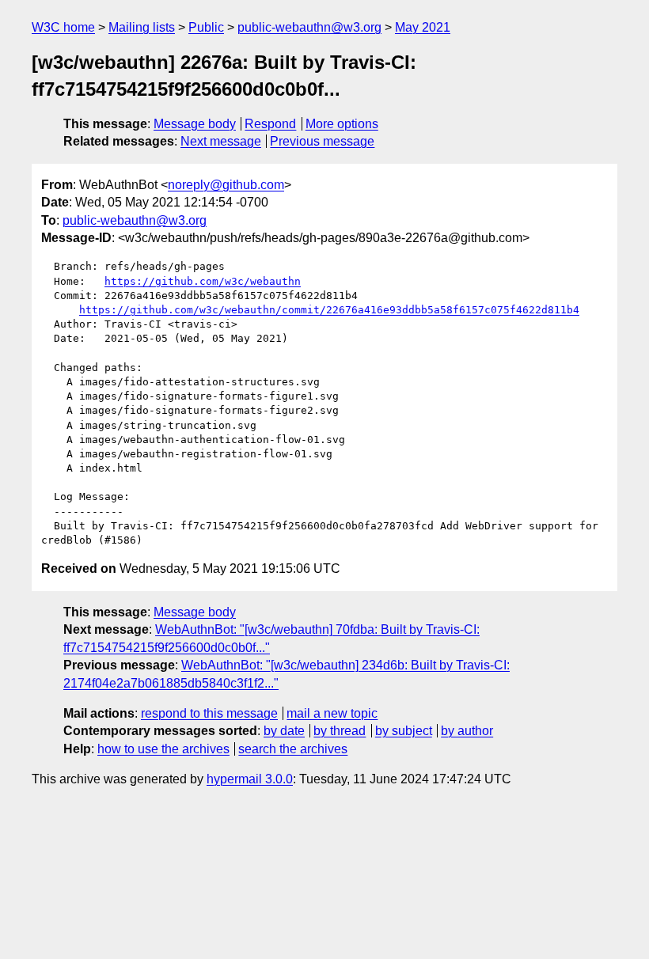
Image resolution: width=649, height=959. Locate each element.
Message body (195, 124)
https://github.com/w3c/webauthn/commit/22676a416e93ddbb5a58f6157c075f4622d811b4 (329, 310)
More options (342, 124)
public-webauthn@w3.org (309, 27)
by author (467, 730)
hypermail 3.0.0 (250, 779)
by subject (403, 730)
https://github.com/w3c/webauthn (202, 281)
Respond (270, 124)
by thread (339, 730)
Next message (220, 141)
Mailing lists (141, 27)
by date (284, 730)
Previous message (322, 141)
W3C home (63, 27)
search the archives (292, 749)
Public (206, 27)
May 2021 (422, 27)
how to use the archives (163, 749)
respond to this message (209, 713)
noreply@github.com (226, 184)
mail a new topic (332, 713)
